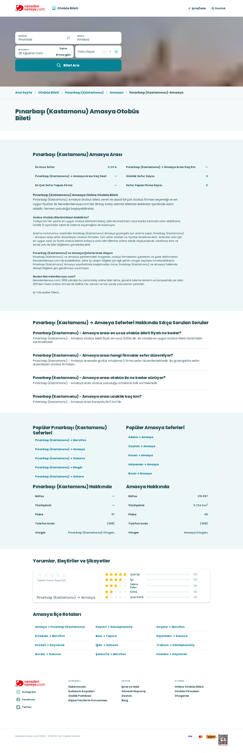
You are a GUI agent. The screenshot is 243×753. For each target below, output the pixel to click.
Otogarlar (182, 696)
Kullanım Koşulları (81, 691)
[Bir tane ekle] (116, 52)
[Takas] (68, 38)
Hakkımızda (77, 687)
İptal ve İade (130, 687)
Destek (220, 8)
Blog (125, 700)
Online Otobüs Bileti (189, 687)
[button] (197, 8)
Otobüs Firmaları (187, 691)
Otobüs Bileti (48, 93)
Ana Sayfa (23, 93)
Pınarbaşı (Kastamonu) (84, 93)
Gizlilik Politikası (80, 696)
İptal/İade (199, 8)
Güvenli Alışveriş (134, 691)
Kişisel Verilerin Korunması (87, 700)
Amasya (116, 93)
